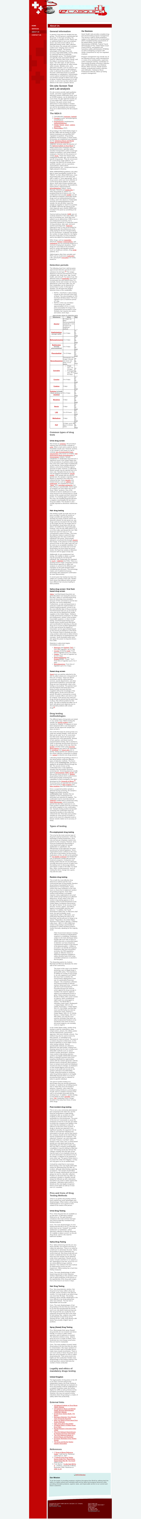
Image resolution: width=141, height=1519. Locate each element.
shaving (75, 540)
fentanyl (59, 241)
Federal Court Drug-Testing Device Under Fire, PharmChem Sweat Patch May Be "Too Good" (64, 1459)
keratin (52, 746)
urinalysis (63, 444)
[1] (65, 271)
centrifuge (55, 750)
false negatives (55, 786)
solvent (55, 755)
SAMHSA (60, 561)
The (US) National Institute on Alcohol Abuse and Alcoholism (63, 1436)
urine (51, 447)
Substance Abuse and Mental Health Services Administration (62, 141)
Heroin (56, 406)
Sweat (52, 674)
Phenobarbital (56, 353)
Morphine (56, 400)
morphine (57, 126)
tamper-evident (63, 722)
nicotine (56, 394)
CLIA (53, 561)
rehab (74, 250)
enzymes (72, 746)
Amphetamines (59, 121)
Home (34, 26)
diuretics (68, 480)
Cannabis (56, 370)
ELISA (72, 772)
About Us (35, 32)
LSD (56, 412)
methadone (53, 243)
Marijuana (57, 647)
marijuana (67, 116)
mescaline (65, 257)
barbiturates (69, 190)
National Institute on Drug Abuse (62, 146)
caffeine (68, 482)
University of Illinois (67, 781)
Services (35, 29)
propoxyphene (68, 241)
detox (52, 485)
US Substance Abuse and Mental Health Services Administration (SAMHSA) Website (64, 1410)
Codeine (56, 386)
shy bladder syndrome (59, 856)
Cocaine (56, 118)
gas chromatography (62, 452)
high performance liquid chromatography (64, 454)
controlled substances (65, 485)
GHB (69, 214)
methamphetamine (60, 123)
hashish (73, 116)
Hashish (66, 647)
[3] (74, 780)
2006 (55, 1469)
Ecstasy (56, 659)
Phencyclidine (58, 128)
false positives (67, 784)
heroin (62, 125)
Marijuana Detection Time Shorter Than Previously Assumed (65, 1417)
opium (67, 125)
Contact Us (36, 35)
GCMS (69, 195)
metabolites (65, 278)
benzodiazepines (55, 188)
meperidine (67, 240)
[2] (54, 707)
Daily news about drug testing (63, 1423)
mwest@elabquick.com (94, 1511)
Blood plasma (54, 748)
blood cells (65, 750)
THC (71, 647)
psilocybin (71, 256)
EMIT (67, 772)
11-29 (60, 1469)
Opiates (56, 125)
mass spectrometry (56, 802)
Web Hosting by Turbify (55, 1506)
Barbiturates (56, 345)
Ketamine (69, 226)
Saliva (52, 594)
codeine (72, 125)
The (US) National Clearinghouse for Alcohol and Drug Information (65, 1432)
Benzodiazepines (56, 361)
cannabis (67, 1096)
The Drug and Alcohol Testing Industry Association (63, 1442)
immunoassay (54, 457)
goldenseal (53, 483)
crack (68, 651)
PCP (56, 425)
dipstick (72, 774)
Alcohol (56, 324)
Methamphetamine (56, 340)
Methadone (56, 418)
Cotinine (53, 391)
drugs (56, 155)
